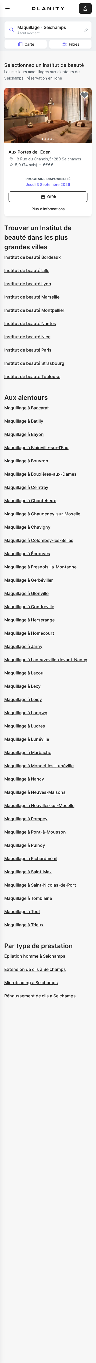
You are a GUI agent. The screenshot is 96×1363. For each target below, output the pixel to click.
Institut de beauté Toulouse (32, 376)
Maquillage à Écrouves (27, 553)
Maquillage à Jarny (23, 646)
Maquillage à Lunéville (26, 739)
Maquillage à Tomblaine (28, 898)
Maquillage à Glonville (26, 593)
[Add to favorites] (84, 95)
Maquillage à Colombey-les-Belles (38, 540)
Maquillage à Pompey (25, 818)
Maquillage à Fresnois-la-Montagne (40, 566)
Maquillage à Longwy (25, 712)
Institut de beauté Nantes (30, 323)
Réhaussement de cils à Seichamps (40, 995)
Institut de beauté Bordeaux (32, 257)
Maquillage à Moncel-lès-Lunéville (39, 765)
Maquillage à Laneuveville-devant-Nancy (45, 659)
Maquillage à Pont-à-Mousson (35, 832)
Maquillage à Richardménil (30, 858)
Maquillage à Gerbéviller (28, 580)
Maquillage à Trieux (23, 924)
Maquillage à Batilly (23, 421)
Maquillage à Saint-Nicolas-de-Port (40, 885)
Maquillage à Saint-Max (28, 871)
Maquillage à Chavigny (27, 527)
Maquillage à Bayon (24, 434)
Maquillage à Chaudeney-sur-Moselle (42, 513)
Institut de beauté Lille (26, 270)
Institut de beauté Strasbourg (34, 363)
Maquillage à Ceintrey (26, 487)
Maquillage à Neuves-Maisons (35, 792)
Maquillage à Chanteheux (30, 500)
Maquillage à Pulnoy (24, 845)
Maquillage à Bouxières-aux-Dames (40, 474)
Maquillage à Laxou (23, 673)
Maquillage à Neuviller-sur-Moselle (39, 805)
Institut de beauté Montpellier (34, 310)
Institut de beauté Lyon (27, 283)
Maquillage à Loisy (23, 699)
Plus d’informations (48, 209)
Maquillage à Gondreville (29, 606)
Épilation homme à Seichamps (34, 956)
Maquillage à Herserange (29, 620)
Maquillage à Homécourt (29, 633)
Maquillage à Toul (22, 911)
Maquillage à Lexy (22, 686)
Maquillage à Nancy (24, 779)
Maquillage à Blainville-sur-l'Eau (36, 447)
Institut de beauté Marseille (31, 297)
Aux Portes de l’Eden (30, 152)
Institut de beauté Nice (27, 336)
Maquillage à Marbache (27, 752)
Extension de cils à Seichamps (35, 969)
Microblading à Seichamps (31, 982)
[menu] (7, 8)
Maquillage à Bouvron (26, 460)
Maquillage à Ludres (24, 726)
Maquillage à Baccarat (26, 407)
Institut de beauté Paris (27, 350)
